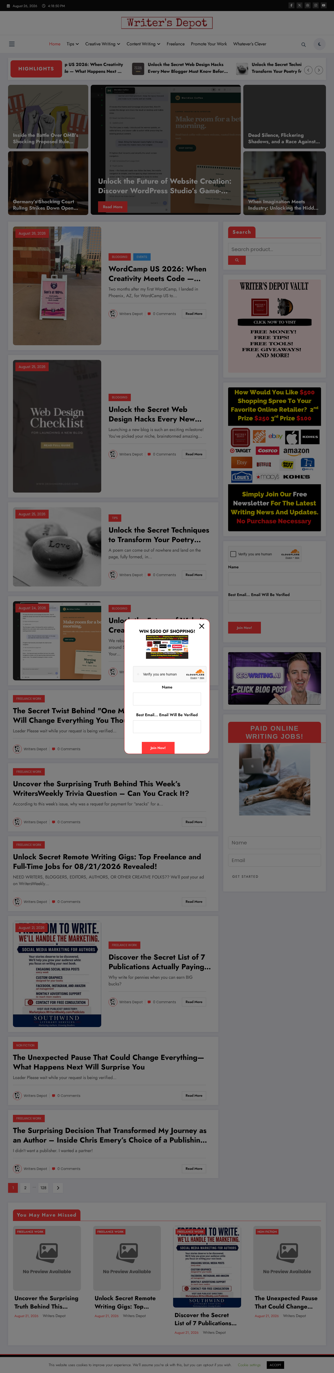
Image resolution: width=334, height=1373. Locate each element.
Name (167, 687)
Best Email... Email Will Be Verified (167, 715)
